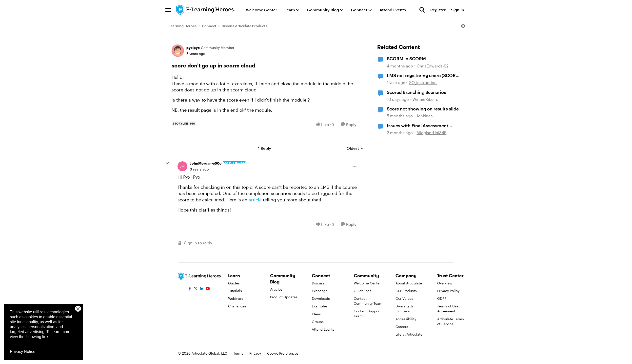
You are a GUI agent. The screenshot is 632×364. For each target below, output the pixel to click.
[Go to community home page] (205, 10)
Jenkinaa (424, 115)
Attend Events (323, 329)
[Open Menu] (463, 25)
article (255, 199)
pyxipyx (193, 47)
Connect (209, 26)
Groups (318, 322)
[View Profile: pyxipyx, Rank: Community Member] (178, 50)
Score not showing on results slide (423, 108)
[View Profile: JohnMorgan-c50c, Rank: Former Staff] (182, 166)
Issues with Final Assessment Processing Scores (417, 126)
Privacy (255, 353)
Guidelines (362, 291)
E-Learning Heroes (181, 26)
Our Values (404, 298)
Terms (238, 353)
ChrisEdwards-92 (433, 66)
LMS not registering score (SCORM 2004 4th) (423, 76)
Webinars (235, 298)
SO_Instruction (423, 82)
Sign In (457, 9)
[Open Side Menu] (168, 10)
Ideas (316, 314)
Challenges (237, 306)
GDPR (442, 298)
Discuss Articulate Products (244, 26)
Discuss (318, 283)
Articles (276, 289)
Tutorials (235, 291)
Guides (234, 283)
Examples (320, 306)
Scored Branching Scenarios (416, 92)
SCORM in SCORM (406, 58)
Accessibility (405, 319)
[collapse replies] (167, 163)
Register (438, 9)
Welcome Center (367, 283)
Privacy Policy (448, 291)
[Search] (422, 10)
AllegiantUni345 (431, 132)
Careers (401, 326)
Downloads (321, 298)
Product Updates (283, 297)
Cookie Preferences (282, 353)
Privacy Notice (22, 351)
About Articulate (408, 283)
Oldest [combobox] (355, 148)
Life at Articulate (408, 334)
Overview (444, 283)
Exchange (320, 291)
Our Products (406, 291)
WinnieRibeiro (425, 99)
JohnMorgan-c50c (205, 163)
